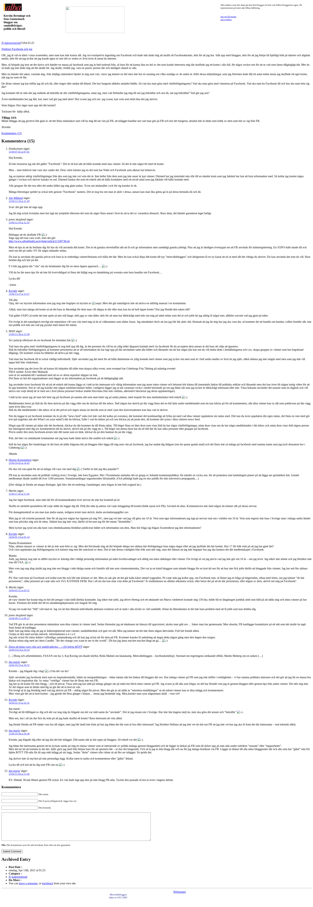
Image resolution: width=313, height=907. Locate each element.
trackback (47, 883)
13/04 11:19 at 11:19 (19, 201)
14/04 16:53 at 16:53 (19, 665)
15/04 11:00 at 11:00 (19, 774)
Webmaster (179, 891)
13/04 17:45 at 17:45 (19, 494)
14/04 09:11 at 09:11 (19, 618)
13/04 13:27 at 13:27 (19, 294)
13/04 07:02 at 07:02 (19, 151)
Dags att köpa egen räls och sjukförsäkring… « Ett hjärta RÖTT (45, 646)
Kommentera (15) (11, 133)
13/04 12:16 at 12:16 (19, 222)
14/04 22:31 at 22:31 (19, 702)
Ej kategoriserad (10, 42)
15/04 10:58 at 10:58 (19, 733)
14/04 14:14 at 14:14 (19, 650)
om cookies (226, 19)
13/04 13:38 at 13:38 (19, 334)
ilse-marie (14, 662)
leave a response (28, 883)
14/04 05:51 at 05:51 (19, 590)
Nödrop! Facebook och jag (16, 49)
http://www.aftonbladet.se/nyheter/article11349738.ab (39, 241)
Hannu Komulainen (20, 459)
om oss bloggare (228, 16)
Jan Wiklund (16, 198)
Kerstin (13, 290)
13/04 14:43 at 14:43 (19, 463)
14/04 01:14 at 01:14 (19, 537)
